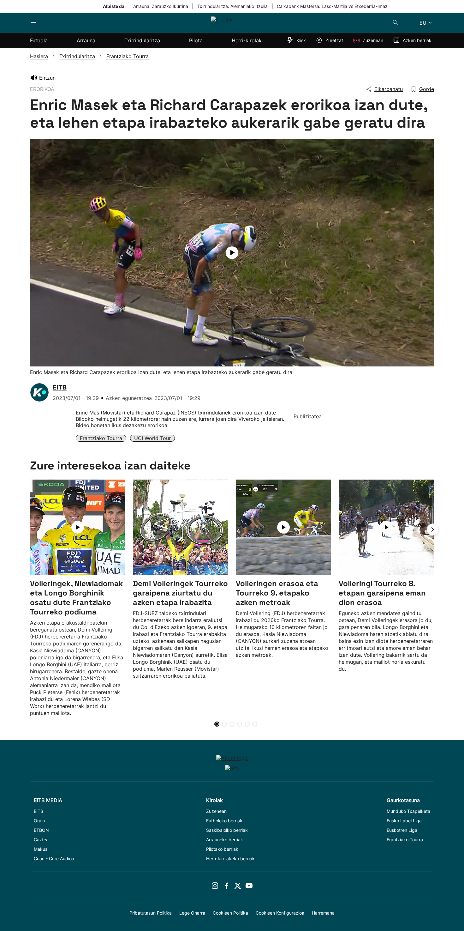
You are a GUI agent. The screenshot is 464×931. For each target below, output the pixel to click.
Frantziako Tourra (101, 438)
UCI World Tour (152, 438)
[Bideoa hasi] (232, 252)
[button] (433, 529)
